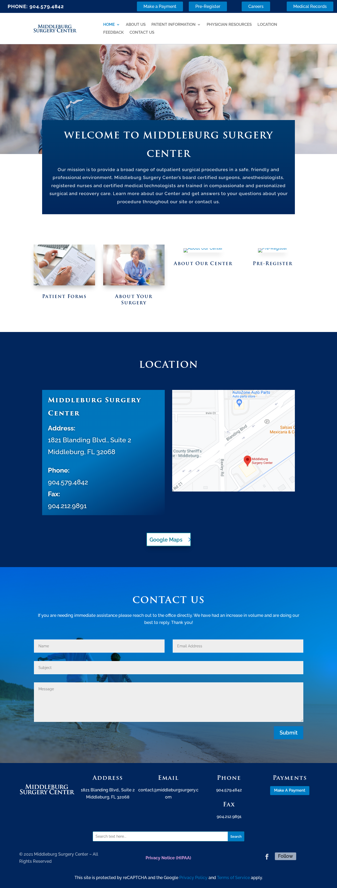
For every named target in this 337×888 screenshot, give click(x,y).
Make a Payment (159, 6)
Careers (256, 6)
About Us (136, 22)
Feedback (113, 30)
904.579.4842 (46, 6)
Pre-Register (207, 6)
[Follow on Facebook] (267, 856)
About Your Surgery (133, 299)
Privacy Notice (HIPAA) (168, 857)
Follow (285, 856)
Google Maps (166, 540)
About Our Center (203, 263)
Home (109, 22)
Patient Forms (64, 296)
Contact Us (142, 30)
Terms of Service (233, 877)
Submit (289, 733)
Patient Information (173, 22)
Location (267, 22)
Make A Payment (289, 790)
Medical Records (310, 6)
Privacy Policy (193, 877)
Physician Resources (229, 22)
